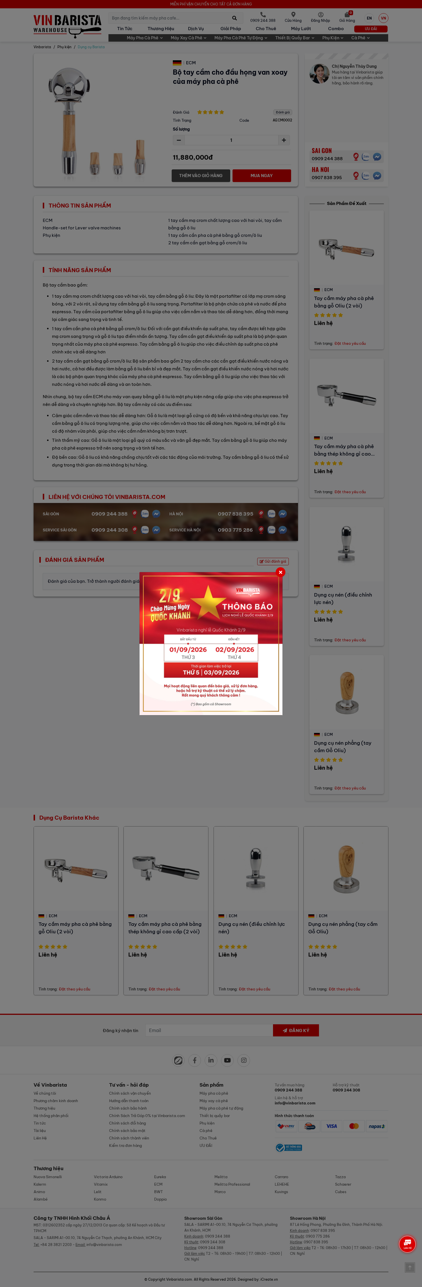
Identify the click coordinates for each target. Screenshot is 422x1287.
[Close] (280, 572)
